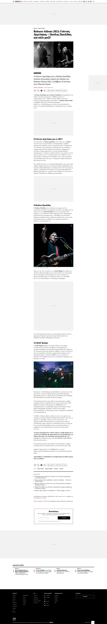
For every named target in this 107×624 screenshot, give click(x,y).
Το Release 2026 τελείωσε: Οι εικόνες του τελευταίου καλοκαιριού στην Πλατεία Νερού (52, 477)
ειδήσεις (41, 458)
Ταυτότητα (36, 597)
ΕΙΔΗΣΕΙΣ (80, 1)
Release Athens (41, 28)
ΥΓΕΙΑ (71, 1)
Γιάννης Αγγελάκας (41, 95)
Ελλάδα (14, 595)
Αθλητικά (14, 608)
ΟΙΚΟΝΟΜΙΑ (36, 1)
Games (40, 501)
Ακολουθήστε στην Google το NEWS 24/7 (43, 496)
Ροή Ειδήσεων (25, 595)
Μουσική (36, 28)
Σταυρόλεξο (53, 501)
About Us (35, 595)
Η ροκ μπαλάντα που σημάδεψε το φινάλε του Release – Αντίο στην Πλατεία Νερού (53, 480)
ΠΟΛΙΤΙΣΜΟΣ (59, 1)
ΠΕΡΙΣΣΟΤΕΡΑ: (37, 474)
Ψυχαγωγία (15, 606)
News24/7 (56, 595)
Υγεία (14, 610)
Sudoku (58, 501)
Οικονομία (14, 602)
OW (55, 602)
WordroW (62, 501)
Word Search (69, 501)
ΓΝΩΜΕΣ (47, 1)
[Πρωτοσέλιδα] (84, 1)
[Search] (93, 1)
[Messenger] (41, 90)
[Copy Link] (44, 90)
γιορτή (48, 100)
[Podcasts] (88, 1)
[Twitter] (38, 90)
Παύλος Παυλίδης (49, 468)
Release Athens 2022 (66, 100)
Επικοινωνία (36, 602)
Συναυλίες (56, 468)
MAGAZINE (52, 1)
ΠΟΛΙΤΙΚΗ (30, 1)
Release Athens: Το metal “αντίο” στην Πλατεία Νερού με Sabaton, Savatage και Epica (53, 484)
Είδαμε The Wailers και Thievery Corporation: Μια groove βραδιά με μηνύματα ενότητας (53, 487)
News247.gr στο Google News (53, 456)
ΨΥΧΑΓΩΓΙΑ (66, 1)
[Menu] (13, 1)
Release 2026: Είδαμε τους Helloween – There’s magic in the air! (52, 490)
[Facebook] (35, 90)
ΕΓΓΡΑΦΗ (85, 596)
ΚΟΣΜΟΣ (42, 1)
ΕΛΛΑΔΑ (25, 1)
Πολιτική (14, 597)
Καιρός (75, 1)
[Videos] (86, 1)
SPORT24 (56, 597)
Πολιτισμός (15, 604)
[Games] (91, 1)
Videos (24, 602)
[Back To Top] (92, 622)
